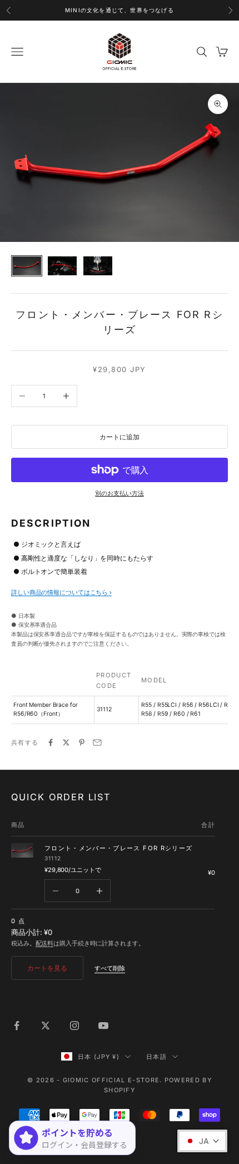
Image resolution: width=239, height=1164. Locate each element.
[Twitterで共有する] (66, 742)
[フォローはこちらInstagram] (74, 1025)
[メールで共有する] (97, 742)
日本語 (156, 1057)
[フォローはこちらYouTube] (103, 1025)
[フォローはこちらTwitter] (45, 1025)
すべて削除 (109, 968)
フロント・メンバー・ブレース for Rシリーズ (118, 848)
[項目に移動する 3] (97, 266)
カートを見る (47, 968)
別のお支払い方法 (119, 493)
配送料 (45, 943)
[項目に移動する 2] (62, 266)
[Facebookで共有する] (50, 742)
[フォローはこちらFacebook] (16, 1025)
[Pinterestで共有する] (81, 742)
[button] (202, 1141)
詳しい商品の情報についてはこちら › (61, 592)
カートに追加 (119, 437)
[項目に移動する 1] (26, 266)
